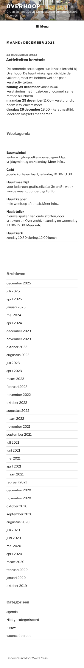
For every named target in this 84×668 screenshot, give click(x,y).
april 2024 (14, 323)
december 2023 (18, 331)
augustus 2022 (17, 411)
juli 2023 (13, 363)
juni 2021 (13, 450)
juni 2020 (13, 538)
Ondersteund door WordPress (27, 658)
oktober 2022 (16, 403)
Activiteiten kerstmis (25, 59)
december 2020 (18, 490)
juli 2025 (13, 291)
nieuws (11, 628)
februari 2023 (17, 387)
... (58, 204)
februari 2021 (16, 482)
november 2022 (18, 395)
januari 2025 (16, 307)
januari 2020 (16, 578)
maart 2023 (15, 379)
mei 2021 (13, 458)
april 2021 (13, 466)
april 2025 (14, 299)
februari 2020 (17, 570)
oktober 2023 (16, 347)
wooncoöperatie (18, 636)
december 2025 (18, 283)
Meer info (49, 204)
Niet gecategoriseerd (22, 620)
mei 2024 (13, 315)
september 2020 (19, 514)
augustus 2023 (18, 355)
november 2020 (18, 498)
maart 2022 (15, 419)
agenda (12, 612)
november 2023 (18, 339)
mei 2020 (13, 546)
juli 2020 (13, 530)
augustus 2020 (18, 522)
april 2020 (14, 554)
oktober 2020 (16, 506)
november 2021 (18, 427)
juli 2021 (12, 442)
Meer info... (56, 162)
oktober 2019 (16, 586)
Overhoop (23, 6)
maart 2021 (15, 474)
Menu (44, 26)
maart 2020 (15, 562)
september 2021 (19, 435)
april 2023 (14, 371)
